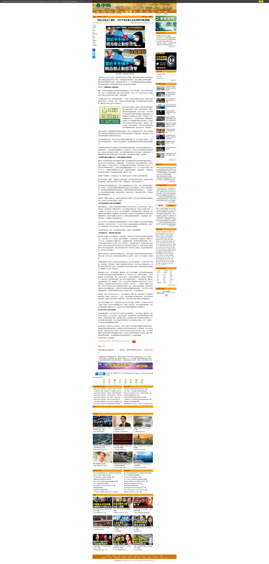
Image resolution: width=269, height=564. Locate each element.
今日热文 (96, 414)
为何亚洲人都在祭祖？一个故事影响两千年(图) (171, 131)
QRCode (108, 373)
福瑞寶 (149, 557)
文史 (147, 12)
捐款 (119, 556)
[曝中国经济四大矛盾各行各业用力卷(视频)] (143, 516)
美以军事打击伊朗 (160, 74)
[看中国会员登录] (166, 18)
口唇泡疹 (105, 465)
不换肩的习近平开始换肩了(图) (131, 401)
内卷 (141, 531)
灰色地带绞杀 (140, 512)
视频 (165, 12)
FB (162, 245)
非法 (100, 529)
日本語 (161, 556)
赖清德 (172, 239)
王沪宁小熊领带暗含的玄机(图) (101, 483)
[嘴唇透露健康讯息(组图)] (102, 452)
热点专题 (159, 71)
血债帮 (99, 549)
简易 (171, 270)
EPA (140, 467)
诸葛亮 (173, 261)
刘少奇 (165, 261)
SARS (167, 255)
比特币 (161, 247)
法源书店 (124, 557)
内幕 (166, 242)
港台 (122, 12)
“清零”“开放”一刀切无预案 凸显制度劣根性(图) (135, 391)
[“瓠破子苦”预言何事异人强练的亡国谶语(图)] (143, 434)
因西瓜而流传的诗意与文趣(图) (163, 36)
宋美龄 (157, 261)
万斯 (165, 241)
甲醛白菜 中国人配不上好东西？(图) (133, 491)
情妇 (157, 244)
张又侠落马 (159, 76)
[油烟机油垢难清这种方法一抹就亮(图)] (143, 416)
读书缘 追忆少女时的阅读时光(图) (164, 44)
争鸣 (100, 13)
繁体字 (116, 512)
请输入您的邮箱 (166, 291)
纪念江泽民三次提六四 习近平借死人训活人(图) (135, 489)
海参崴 (169, 249)
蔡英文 (174, 249)
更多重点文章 (172, 159)
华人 (166, 256)
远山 (164, 274)
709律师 (169, 252)
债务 (174, 245)
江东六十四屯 (165, 253)
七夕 (116, 549)
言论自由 (158, 256)
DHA (143, 467)
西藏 (96, 449)
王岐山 (168, 239)
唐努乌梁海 (171, 253)
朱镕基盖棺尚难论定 (98, 487)
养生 (164, 264)
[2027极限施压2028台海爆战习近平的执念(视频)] (143, 497)
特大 (147, 22)
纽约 (134, 12)
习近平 (93, 30)
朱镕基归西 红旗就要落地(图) (100, 489)
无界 (166, 557)
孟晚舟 (157, 241)
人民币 (167, 247)
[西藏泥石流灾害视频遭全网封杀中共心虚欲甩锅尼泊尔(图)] (102, 434)
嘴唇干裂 (101, 465)
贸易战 (164, 233)
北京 (157, 250)
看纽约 (139, 557)
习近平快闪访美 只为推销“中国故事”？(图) (103, 477)
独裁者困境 (146, 512)
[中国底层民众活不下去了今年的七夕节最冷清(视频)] (123, 534)
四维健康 (159, 282)
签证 (161, 258)
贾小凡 (158, 272)
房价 (164, 250)
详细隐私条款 (82, 1)
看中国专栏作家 (161, 268)
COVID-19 (160, 233)
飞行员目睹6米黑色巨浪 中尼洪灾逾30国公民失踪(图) (171, 94)
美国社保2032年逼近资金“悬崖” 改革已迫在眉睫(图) (171, 88)
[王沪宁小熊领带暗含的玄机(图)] (160, 147)
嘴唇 (96, 465)
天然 (141, 431)
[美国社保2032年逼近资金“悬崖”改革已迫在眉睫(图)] (160, 86)
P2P (175, 250)
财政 (162, 249)
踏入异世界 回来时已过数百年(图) (164, 41)
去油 (144, 431)
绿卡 (168, 258)
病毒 (157, 233)
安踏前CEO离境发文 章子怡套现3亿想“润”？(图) (136, 481)
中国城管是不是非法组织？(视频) (101, 527)
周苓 (158, 275)
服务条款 (130, 556)
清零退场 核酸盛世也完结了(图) (132, 395)
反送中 (171, 242)
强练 (145, 449)
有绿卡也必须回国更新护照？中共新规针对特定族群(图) (107, 473)
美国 (116, 12)
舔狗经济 (124, 549)
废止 (93, 28)
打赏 (138, 22)
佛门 (107, 549)
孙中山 (169, 260)
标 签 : (94, 25)
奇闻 (159, 12)
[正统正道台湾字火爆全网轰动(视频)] (123, 497)
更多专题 (173, 80)
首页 (97, 12)
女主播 (161, 256)
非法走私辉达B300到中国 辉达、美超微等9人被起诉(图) (171, 137)
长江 (160, 236)
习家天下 (103, 549)
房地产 (157, 249)
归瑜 (171, 272)
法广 (157, 245)
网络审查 (161, 253)
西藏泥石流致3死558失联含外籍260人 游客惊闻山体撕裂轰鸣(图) (171, 118)
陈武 (116, 431)
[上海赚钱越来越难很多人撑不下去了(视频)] (123, 516)
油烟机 (136, 431)
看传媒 (144, 557)
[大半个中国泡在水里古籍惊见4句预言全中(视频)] (102, 497)
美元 (159, 247)
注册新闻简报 (160, 288)
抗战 (167, 260)
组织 (103, 529)
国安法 (157, 236)
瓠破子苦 (137, 449)
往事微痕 (162, 238)
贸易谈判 (171, 241)
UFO (161, 239)
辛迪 (171, 282)
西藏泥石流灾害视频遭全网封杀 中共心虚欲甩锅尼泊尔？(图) (171, 125)
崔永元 (160, 242)
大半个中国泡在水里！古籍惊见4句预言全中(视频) (171, 100)
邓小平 (160, 261)
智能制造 (137, 531)
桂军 (164, 260)
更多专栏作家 (172, 285)
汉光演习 (158, 238)
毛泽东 (151, 318)
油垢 (139, 431)
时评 (97, 13)
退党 (172, 238)
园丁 (158, 277)
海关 (157, 258)
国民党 (169, 238)
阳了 (93, 35)
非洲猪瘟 (169, 250)
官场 (110, 12)
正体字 (126, 512)
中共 (163, 239)
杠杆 (157, 247)
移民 (168, 256)
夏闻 (171, 274)
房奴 (138, 549)
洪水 (164, 236)
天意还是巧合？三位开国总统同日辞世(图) (166, 37)
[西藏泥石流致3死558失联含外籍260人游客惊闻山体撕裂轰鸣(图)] (123, 452)
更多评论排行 (172, 225)
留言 (141, 22)
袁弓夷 (167, 236)
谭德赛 (93, 37)
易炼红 (124, 449)
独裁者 (96, 549)
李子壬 (171, 281)
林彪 (163, 261)
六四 (173, 233)
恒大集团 (125, 431)
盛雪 (164, 277)
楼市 (160, 249)
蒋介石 (172, 260)
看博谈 (100, 16)
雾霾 (157, 252)
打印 (144, 22)
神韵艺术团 (117, 557)
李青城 (171, 279)
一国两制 (174, 244)
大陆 (104, 12)
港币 (174, 247)
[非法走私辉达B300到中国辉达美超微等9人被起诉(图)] (160, 135)
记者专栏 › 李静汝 (147, 16)
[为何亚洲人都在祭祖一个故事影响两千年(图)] (160, 129)
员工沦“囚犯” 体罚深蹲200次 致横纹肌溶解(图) (135, 479)
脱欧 (170, 245)
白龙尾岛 (161, 255)
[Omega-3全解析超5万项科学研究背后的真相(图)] (143, 452)
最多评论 (160, 205)
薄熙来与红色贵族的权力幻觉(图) (164, 176)
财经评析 (118, 13)
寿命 (160, 264)
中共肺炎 (158, 231)
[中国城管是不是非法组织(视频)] (102, 516)
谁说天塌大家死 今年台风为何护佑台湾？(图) (104, 485)
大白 (93, 39)
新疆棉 (171, 234)
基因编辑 (160, 252)
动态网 (161, 557)
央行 (172, 245)
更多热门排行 (172, 202)
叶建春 (121, 449)
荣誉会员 (144, 356)
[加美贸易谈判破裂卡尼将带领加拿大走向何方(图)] (160, 111)
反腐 (163, 244)
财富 (164, 249)
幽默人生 (160, 263)
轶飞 (158, 274)
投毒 (98, 431)
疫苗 (162, 236)
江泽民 (93, 42)
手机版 (132, 22)
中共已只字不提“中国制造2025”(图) (102, 475)
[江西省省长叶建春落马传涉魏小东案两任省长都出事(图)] (123, 434)
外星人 (157, 264)
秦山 (158, 279)
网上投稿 (108, 556)
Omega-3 (137, 467)
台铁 (165, 234)
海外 (172, 258)
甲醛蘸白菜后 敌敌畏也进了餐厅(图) (102, 479)
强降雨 (98, 512)
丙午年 (102, 512)
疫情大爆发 (94, 33)
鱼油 (145, 467)
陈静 (164, 275)
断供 (141, 549)
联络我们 (114, 556)
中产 (166, 249)
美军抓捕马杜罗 (160, 78)
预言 (140, 449)
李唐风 (171, 275)
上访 (172, 252)
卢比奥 (173, 231)
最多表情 (171, 205)
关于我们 (124, 556)
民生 (170, 258)
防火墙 (163, 252)
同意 (261, 1)
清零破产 (94, 27)
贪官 (173, 242)
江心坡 (164, 255)
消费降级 (119, 531)
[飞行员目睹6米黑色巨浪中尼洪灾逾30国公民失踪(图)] (160, 92)
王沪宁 (174, 241)
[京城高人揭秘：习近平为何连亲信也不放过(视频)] (102, 534)
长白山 (157, 255)
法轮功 (157, 253)
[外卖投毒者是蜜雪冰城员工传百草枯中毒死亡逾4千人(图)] (102, 416)
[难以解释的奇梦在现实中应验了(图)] (160, 141)
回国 (163, 258)
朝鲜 (164, 245)
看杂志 (129, 557)
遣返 (159, 258)
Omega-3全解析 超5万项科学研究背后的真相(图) (171, 106)
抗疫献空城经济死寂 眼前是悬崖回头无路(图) (135, 397)
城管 (98, 529)
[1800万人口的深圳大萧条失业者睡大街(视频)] (143, 534)
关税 (160, 241)
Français (148, 556)
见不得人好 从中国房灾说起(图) (163, 174)
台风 (96, 512)
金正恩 (165, 239)
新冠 (93, 32)
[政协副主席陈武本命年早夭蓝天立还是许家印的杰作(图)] (123, 416)
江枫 (164, 281)
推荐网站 (104, 557)
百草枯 (102, 431)
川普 (167, 231)
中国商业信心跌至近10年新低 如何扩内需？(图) (136, 388)
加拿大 (167, 245)
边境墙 (162, 241)
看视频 (134, 557)
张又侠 (170, 233)
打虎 (165, 244)
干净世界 (110, 557)
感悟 (165, 263)
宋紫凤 (158, 270)
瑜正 (158, 281)
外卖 (96, 431)
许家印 (121, 431)
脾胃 (98, 465)
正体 (135, 22)
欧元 (169, 247)
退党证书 (155, 557)
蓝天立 (118, 431)
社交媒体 (160, 245)
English (143, 556)
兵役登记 (94, 44)
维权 (166, 252)
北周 (142, 449)
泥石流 (102, 449)
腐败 (161, 244)
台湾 (172, 249)
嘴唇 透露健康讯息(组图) (99, 463)
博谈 (128, 12)
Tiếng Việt (155, 556)
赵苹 (171, 277)
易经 (157, 263)
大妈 (162, 250)
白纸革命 (94, 40)
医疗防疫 (94, 45)
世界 (141, 12)
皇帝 (170, 261)
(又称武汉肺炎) (163, 231)
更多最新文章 (172, 181)
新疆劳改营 (171, 255)
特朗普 (169, 231)
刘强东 (159, 250)
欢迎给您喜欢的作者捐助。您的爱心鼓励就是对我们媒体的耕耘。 (114, 341)
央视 (164, 256)
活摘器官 (162, 234)
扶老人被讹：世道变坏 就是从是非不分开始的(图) (105, 491)
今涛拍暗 (165, 270)
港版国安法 (171, 236)
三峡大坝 (168, 234)
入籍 (165, 258)
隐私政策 (137, 556)
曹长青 (165, 282)
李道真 (165, 272)
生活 (153, 12)
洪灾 (105, 512)
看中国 (104, 6)
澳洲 (160, 260)
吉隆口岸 (99, 449)
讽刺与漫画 (112, 13)
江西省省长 (117, 449)
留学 (173, 256)
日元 (172, 247)
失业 (116, 531)
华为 (159, 244)
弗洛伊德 (158, 239)
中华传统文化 (121, 512)
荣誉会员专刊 (160, 33)
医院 (100, 431)
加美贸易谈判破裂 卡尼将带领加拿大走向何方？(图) (171, 112)
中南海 (163, 242)
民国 (162, 260)
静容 (164, 279)
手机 (168, 263)
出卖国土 (158, 234)
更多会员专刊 (172, 46)
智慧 (163, 263)
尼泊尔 (105, 449)
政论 (104, 13)
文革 (162, 264)
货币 (164, 247)
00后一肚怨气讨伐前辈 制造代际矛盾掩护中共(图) (105, 481)
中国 (131, 131)
